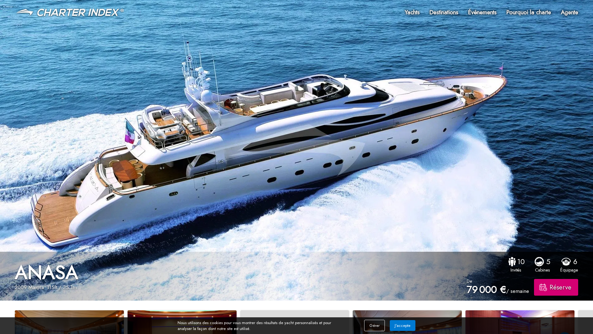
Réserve (560, 287)
